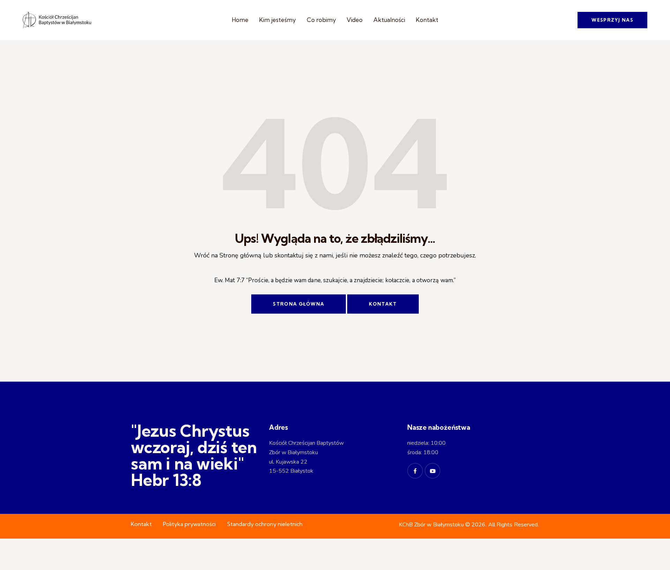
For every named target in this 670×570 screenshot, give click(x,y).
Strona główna (298, 304)
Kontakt (383, 304)
